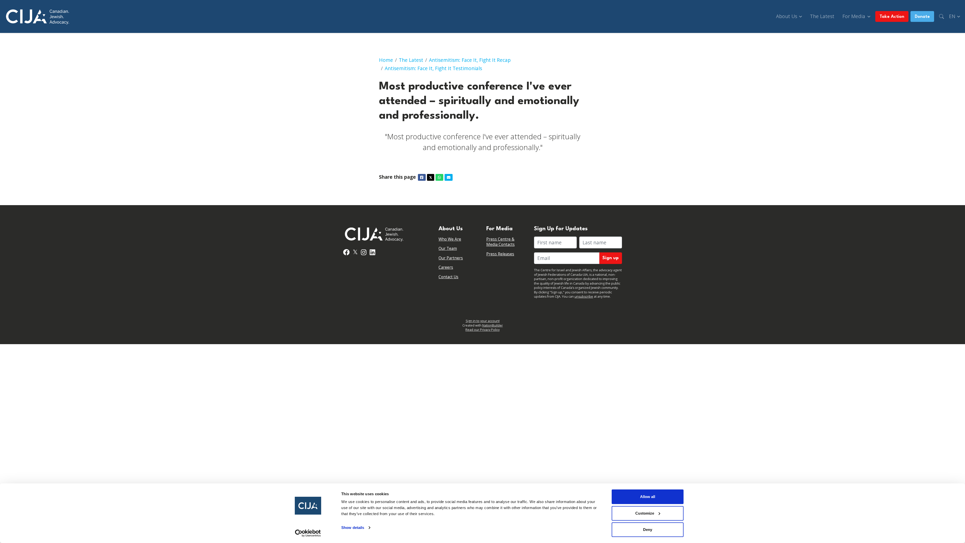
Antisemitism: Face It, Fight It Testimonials (433, 68)
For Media (854, 16)
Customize (644, 513)
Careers (446, 267)
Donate (922, 17)
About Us (787, 16)
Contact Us (448, 277)
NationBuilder (492, 325)
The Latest (822, 16)
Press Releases (500, 254)
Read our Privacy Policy (482, 330)
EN (952, 16)
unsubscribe (583, 296)
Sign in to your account (483, 321)
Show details (352, 527)
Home (386, 60)
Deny (647, 529)
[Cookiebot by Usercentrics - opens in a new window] (308, 533)
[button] (941, 16)
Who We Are (450, 239)
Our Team (448, 248)
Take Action (892, 17)
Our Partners (451, 258)
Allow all (647, 496)
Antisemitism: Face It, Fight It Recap (470, 60)
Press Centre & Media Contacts (500, 242)
